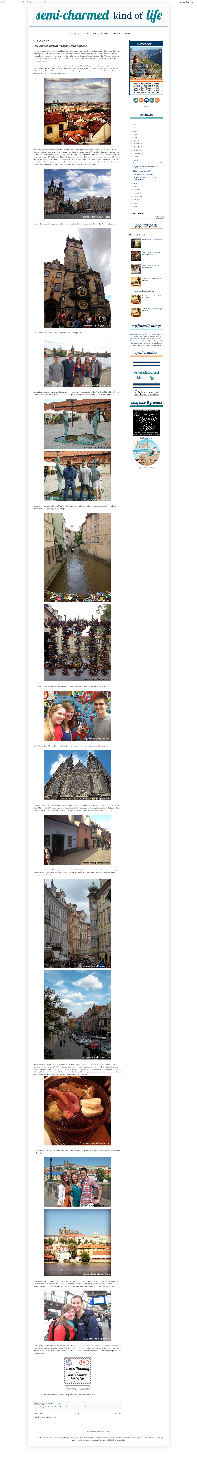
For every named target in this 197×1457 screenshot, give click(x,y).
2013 (133, 141)
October (136, 150)
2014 (133, 137)
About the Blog (73, 33)
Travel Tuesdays (98, 1407)
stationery (141, 345)
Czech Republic (50, 1407)
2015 (133, 134)
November (137, 147)
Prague (87, 1407)
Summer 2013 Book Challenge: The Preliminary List (144, 178)
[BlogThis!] (38, 1403)
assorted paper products (153, 345)
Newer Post (38, 1413)
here (93, 1394)
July (135, 160)
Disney (134, 345)
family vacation (79, 1407)
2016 (133, 131)
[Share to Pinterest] (46, 1403)
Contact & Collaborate (121, 33)
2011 (133, 207)
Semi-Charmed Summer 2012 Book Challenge (151, 253)
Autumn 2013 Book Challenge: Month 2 (152, 279)
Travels (86, 33)
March (136, 193)
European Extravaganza (67, 1407)
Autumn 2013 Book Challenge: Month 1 (152, 310)
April (135, 190)
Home (78, 1413)
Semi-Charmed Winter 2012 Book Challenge (151, 266)
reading (140, 341)
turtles (145, 341)
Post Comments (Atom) (49, 1417)
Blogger (107, 1431)
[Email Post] (58, 1403)
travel (91, 1407)
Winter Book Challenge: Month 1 (143, 291)
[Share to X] (41, 1403)
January (136, 199)
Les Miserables (137, 336)
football (152, 336)
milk (135, 334)
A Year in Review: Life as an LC (143, 174)
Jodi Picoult (141, 338)
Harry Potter (135, 343)
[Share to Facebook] (43, 1403)
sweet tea (146, 336)
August (136, 157)
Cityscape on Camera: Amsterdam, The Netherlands (145, 167)
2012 (133, 203)
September (137, 153)
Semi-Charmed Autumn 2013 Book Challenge (151, 297)
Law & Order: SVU (144, 334)
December (137, 144)
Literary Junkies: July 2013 (142, 171)
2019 (133, 124)
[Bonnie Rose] (146, 465)
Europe (57, 1407)
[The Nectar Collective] (146, 467)
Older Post (117, 1413)
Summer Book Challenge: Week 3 (152, 240)
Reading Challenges (100, 33)
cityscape (42, 1407)
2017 (133, 128)
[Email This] (35, 1403)
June (135, 183)
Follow (146, 107)
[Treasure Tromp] (146, 438)
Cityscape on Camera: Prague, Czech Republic (148, 163)
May (135, 186)
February (137, 196)
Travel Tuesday (41, 58)
